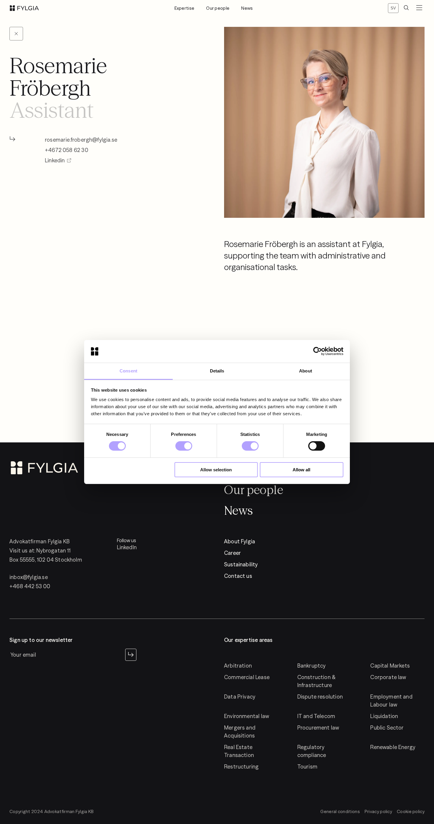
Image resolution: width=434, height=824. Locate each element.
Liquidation (384, 716)
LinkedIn (127, 547)
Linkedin (55, 160)
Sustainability (241, 564)
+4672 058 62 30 (66, 150)
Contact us (238, 576)
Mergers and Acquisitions (239, 731)
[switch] (183, 446)
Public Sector (387, 727)
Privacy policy (378, 811)
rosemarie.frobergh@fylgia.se (81, 139)
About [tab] (305, 370)
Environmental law (246, 716)
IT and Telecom (316, 716)
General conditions (340, 811)
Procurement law (318, 727)
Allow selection (216, 469)
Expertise (184, 8)
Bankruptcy (311, 665)
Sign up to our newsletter (41, 640)
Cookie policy (411, 811)
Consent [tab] (128, 370)
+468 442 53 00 (29, 586)
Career (232, 553)
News (247, 8)
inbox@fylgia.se (28, 577)
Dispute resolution (320, 696)
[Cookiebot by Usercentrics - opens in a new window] (317, 351)
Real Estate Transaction (239, 751)
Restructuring (241, 766)
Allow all (301, 469)
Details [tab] (217, 370)
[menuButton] (419, 8)
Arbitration (238, 665)
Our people (217, 8)
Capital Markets (390, 665)
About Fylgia (239, 541)
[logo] (24, 8)
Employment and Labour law (391, 700)
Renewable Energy (392, 747)
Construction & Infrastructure (316, 681)
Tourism (307, 766)
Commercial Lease (247, 677)
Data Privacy (239, 696)
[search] (406, 8)
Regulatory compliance (311, 751)
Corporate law (388, 677)
